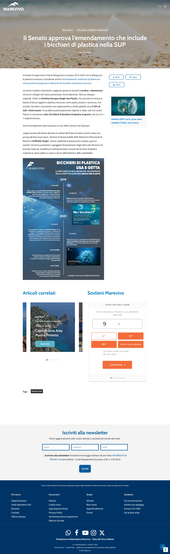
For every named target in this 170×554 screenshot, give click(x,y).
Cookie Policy (70, 547)
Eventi (89, 512)
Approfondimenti (94, 508)
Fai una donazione (133, 500)
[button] (165, 6)
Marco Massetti (86, 486)
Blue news (91, 504)
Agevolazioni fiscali (58, 508)
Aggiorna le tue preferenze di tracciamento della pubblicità (96, 547)
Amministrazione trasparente (63, 516)
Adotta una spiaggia (134, 504)
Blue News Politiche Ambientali (92, 30)
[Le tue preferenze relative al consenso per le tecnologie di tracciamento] (165, 549)
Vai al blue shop (132, 512)
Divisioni (15, 508)
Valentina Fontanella (99, 486)
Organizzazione (19, 500)
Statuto (52, 500)
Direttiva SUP (37, 391)
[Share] (163, 547)
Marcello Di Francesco (58, 486)
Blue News (68, 30)
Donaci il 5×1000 (132, 508)
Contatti (15, 512)
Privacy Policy (55, 512)
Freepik (126, 486)
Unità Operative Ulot (21, 504)
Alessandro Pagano (73, 486)
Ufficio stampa (18, 516)
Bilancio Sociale (56, 520)
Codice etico (55, 504)
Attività (90, 500)
